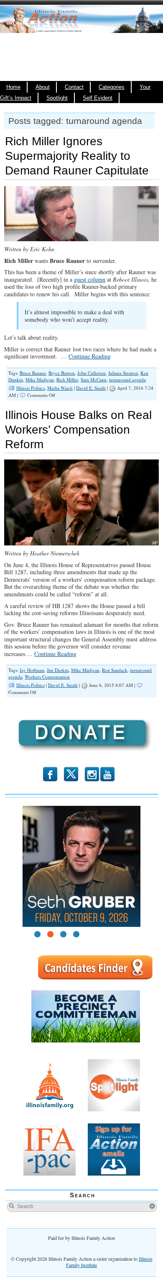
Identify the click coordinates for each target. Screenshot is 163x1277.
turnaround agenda (127, 379)
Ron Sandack (114, 670)
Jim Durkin (58, 670)
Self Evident (97, 98)
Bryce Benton (61, 373)
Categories (112, 87)
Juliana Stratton (123, 373)
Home (13, 87)
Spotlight (57, 98)
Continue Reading (90, 356)
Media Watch (60, 388)
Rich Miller (67, 379)
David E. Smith (91, 388)
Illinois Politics (30, 388)
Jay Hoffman (32, 670)
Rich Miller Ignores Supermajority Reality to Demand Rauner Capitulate (77, 156)
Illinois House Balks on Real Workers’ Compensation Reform (78, 430)
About (43, 87)
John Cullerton (91, 373)
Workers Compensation (47, 677)
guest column (89, 279)
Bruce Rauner (33, 373)
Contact (74, 87)
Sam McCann (94, 379)
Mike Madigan (39, 379)
